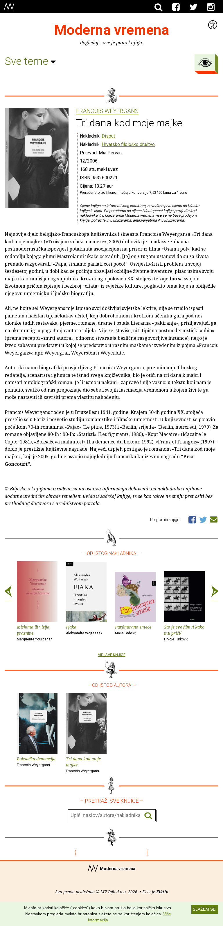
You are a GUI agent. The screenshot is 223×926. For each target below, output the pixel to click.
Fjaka (84, 629)
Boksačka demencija (36, 761)
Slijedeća (214, 593)
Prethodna (8, 593)
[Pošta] (213, 518)
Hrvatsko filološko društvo (128, 144)
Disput (108, 136)
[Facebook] (176, 7)
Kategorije (205, 62)
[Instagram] (211, 7)
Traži (148, 815)
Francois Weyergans (107, 111)
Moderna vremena (111, 30)
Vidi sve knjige (111, 655)
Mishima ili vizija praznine (34, 632)
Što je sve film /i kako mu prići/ (184, 632)
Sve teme (28, 61)
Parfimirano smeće (133, 629)
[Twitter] (193, 7)
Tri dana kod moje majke (83, 764)
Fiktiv (162, 891)
